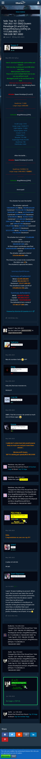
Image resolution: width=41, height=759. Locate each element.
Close (13, 756)
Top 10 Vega (22, 469)
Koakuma (11, 626)
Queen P (8, 37)
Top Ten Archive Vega (21, 716)
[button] (3, 2)
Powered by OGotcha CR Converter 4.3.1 (19, 311)
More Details (6, 756)
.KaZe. (10, 652)
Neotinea (11, 464)
